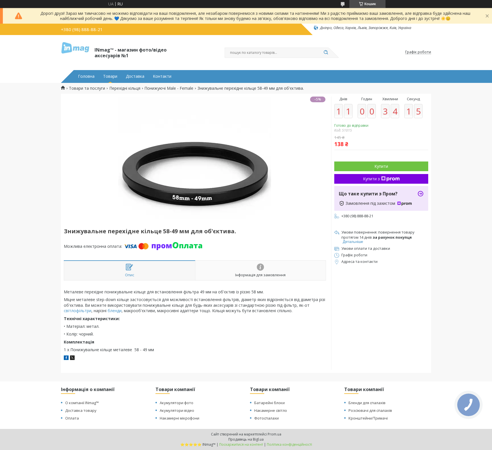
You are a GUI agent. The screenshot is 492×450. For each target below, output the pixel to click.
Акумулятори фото (176, 402)
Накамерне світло (270, 410)
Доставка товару (81, 410)
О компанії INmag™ (82, 402)
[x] (72, 358)
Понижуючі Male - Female (168, 88)
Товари (110, 76)
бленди (115, 310)
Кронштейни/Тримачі (368, 418)
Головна (86, 76)
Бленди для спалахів (367, 402)
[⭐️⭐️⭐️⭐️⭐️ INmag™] (75, 52)
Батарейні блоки (269, 402)
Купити (381, 166)
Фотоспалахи (266, 418)
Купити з (371, 178)
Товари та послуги (87, 88)
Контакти (162, 76)
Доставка (135, 76)
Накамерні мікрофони (179, 418)
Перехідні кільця (124, 88)
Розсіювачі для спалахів (370, 410)
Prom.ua (274, 434)
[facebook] (66, 358)
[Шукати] (325, 53)
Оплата (72, 418)
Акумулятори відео (177, 410)
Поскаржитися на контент (241, 444)
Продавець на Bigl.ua (246, 439)
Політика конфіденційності (289, 444)
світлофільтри (77, 310)
